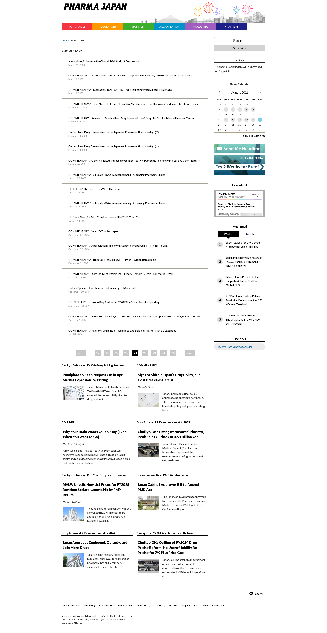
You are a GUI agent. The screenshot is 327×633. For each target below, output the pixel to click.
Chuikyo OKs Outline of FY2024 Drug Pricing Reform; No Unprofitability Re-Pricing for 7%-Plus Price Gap (168, 547)
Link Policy (159, 605)
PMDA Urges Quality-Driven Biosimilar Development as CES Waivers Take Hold (244, 300)
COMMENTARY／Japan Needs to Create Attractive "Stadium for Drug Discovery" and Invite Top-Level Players (133, 103)
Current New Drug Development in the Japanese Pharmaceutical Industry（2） (114, 132)
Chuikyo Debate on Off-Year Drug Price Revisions (93, 475)
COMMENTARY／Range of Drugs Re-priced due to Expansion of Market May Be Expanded (122, 330)
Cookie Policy (143, 605)
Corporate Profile (71, 605)
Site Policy (89, 605)
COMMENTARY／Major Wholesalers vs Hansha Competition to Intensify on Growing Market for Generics (131, 75)
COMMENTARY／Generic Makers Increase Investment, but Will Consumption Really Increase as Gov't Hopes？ (134, 160)
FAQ (196, 605)
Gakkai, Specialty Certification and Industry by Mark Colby (103, 288)
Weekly (228, 234)
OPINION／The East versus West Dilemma (94, 188)
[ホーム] (94, 6)
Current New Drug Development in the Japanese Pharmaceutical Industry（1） (114, 146)
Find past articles (254, 135)
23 (154, 353)
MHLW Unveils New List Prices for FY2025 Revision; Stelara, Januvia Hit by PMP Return (96, 489)
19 (116, 353)
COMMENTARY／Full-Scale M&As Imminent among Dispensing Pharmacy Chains (116, 174)
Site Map (173, 605)
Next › (190, 353)
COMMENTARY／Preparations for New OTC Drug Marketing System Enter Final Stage (120, 89)
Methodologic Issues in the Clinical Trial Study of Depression (103, 61)
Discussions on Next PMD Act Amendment (164, 475)
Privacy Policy (106, 605)
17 (97, 353)
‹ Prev (81, 353)
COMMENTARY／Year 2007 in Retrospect (94, 231)
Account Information (213, 605)
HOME (65, 40)
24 (163, 353)
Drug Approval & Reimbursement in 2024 (88, 533)
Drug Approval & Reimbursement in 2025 (163, 422)
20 (125, 353)
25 (173, 353)
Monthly (251, 234)
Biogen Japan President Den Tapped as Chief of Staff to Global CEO (242, 281)
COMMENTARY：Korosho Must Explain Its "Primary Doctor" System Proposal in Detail (120, 273)
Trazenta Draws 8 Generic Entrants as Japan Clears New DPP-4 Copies (243, 319)
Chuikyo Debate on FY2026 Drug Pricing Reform (92, 365)
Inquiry (186, 605)
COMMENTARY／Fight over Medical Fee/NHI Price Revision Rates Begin (112, 259)
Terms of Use (125, 605)
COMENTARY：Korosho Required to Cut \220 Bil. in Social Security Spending (113, 302)
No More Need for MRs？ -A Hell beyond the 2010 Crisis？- (103, 217)
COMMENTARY (147, 365)
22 (144, 353)
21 (253, 119)
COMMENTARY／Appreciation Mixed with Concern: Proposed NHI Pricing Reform (118, 245)
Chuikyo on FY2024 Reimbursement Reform (165, 533)
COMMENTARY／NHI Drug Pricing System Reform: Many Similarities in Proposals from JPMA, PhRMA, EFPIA (134, 316)
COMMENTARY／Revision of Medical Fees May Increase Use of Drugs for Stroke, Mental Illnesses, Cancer (131, 118)
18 (107, 353)
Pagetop (259, 593)
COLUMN (67, 422)
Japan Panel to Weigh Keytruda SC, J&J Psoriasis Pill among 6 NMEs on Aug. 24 (244, 261)
